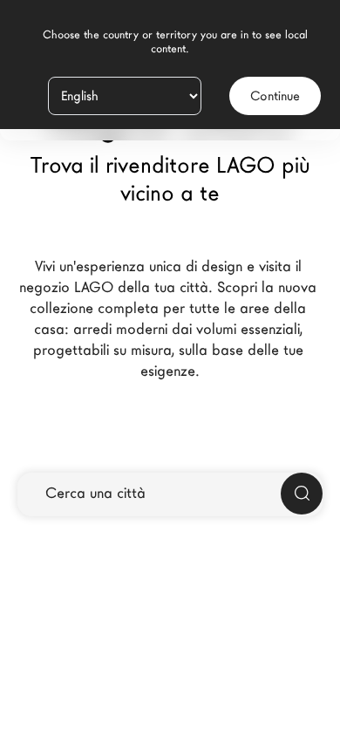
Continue (275, 96)
